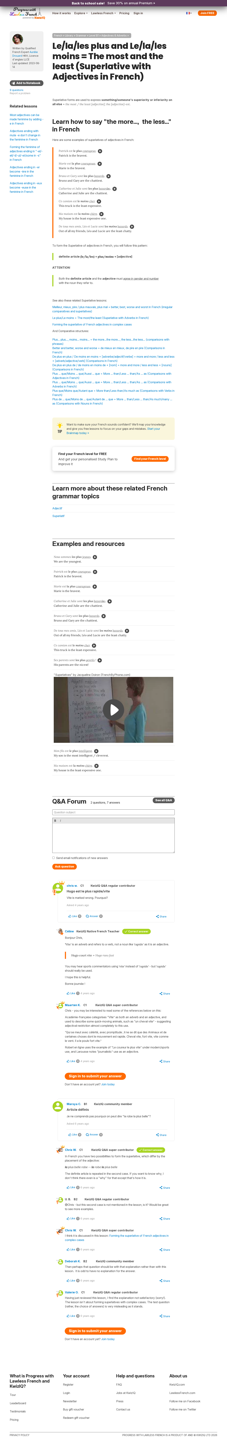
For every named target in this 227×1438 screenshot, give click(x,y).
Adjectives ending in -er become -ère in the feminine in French (25, 171)
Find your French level (150, 459)
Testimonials (18, 1411)
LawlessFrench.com (182, 1393)
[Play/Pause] (100, 151)
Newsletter (70, 1401)
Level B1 (94, 35)
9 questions (16, 90)
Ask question (64, 866)
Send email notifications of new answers (82, 858)
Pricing (124, 13)
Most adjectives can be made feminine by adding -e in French (26, 119)
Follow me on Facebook (184, 1401)
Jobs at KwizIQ (125, 1393)
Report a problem (20, 93)
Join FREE (207, 13)
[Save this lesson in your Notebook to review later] (26, 83)
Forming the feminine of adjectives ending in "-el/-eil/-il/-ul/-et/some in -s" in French (26, 153)
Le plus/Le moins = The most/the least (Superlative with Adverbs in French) (100, 318)
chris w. (72, 885)
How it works (61, 13)
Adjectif (57, 508)
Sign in (138, 13)
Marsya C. (74, 1104)
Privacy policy (19, 1435)
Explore (79, 13)
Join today (108, 1084)
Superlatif (58, 516)
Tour (13, 1395)
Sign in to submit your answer (95, 1076)
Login (66, 1393)
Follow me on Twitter (182, 1409)
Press (119, 1401)
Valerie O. (72, 1292)
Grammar (81, 35)
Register (68, 1384)
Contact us (123, 1409)
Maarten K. (73, 1005)
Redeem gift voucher (76, 1418)
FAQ (119, 1384)
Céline (69, 931)
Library (69, 35)
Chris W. (71, 1150)
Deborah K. (73, 1261)
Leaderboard (18, 1403)
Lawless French (102, 13)
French (58, 35)
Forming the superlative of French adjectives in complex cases (92, 324)
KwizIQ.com (177, 1384)
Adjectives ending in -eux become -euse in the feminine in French (26, 187)
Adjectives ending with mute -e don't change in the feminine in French (25, 135)
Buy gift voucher (73, 1409)
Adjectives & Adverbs (114, 35)
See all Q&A (163, 800)
